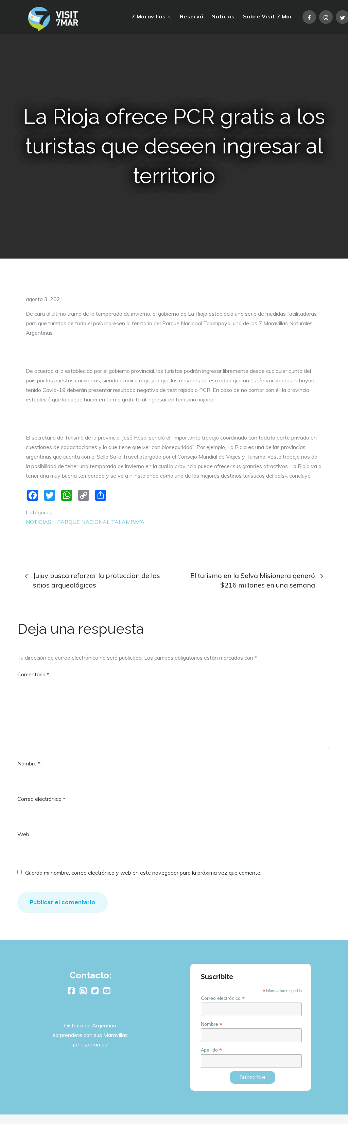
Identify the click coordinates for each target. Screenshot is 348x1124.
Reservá (192, 16)
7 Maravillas (149, 16)
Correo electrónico (41, 798)
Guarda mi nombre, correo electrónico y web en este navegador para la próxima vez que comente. (143, 872)
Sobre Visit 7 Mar (268, 16)
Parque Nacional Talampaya (100, 521)
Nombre (28, 763)
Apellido (211, 1050)
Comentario (33, 674)
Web (23, 834)
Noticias (222, 16)
